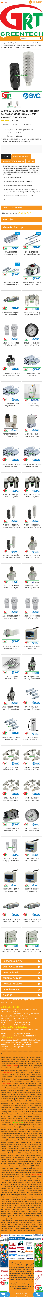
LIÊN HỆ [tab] (31, 161)
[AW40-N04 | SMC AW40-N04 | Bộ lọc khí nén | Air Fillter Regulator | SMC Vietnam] (32, 665)
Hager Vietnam (36, 1081)
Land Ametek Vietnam (21, 1077)
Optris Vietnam (6, 1079)
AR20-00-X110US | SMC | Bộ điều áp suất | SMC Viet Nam (11, 618)
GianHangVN (26, 1296)
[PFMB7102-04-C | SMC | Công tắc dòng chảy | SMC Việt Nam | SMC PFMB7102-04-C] (32, 271)
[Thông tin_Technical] (4, 1280)
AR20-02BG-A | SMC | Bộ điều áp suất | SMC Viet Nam (11, 345)
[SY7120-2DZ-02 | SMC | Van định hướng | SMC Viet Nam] (11, 635)
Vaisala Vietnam (35, 1077)
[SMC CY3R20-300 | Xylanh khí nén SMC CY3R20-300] (32, 241)
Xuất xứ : (11, 133)
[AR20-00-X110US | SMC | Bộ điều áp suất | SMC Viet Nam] (11, 605)
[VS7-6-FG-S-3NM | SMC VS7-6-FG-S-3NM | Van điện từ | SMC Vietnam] (11, 362)
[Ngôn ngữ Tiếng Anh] (6, 2)
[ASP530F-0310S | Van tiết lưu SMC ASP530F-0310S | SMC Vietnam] (11, 423)
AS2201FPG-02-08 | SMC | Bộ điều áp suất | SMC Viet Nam (32, 588)
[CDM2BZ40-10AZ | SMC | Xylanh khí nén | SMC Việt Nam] (11, 301)
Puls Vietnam (25, 1081)
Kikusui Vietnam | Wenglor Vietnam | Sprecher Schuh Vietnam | (21, 1057)
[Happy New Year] (38, 1255)
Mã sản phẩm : (9, 130)
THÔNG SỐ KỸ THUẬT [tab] (21, 157)
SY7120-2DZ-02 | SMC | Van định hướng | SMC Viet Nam (11, 648)
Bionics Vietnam (35, 1079)
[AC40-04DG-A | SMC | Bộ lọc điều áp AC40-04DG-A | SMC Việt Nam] (32, 301)
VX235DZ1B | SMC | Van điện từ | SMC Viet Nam (32, 436)
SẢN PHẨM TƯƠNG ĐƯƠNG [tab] (13, 161)
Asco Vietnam (20, 1074)
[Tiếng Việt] (2, 2)
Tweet (16, 124)
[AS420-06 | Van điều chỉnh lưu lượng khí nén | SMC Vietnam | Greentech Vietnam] (32, 544)
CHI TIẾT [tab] (6, 157)
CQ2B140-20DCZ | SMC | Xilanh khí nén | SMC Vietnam (11, 466)
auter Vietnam (7, 1077)
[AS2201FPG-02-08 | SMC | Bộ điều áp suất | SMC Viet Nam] (32, 574)
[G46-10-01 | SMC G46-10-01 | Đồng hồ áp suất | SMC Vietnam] (32, 332)
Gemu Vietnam (11, 1131)
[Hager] (4, 1240)
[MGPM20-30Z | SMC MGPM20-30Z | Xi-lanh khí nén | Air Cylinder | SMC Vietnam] (11, 938)
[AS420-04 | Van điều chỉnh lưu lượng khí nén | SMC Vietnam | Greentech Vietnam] (11, 574)
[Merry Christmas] (4, 1255)
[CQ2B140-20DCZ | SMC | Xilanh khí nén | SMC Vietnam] (11, 453)
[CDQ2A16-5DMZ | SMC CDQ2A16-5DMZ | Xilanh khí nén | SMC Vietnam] (32, 362)
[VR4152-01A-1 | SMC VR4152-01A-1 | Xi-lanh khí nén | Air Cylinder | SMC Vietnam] (11, 817)
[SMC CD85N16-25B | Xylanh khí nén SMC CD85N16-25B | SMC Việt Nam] (11, 271)
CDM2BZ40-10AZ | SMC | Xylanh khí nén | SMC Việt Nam (11, 315)
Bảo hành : (10, 136)
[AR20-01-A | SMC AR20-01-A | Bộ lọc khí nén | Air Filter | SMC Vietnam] (11, 847)
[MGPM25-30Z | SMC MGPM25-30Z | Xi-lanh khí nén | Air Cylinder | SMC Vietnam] (32, 938)
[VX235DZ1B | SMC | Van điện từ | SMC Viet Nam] (32, 423)
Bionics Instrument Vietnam (11, 1081)
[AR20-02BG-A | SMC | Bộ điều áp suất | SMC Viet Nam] (11, 332)
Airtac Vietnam (25, 1174)
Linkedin (28, 124)
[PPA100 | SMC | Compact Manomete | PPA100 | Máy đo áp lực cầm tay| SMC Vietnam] (32, 726)
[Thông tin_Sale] (38, 1280)
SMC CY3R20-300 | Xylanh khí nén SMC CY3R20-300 (32, 254)
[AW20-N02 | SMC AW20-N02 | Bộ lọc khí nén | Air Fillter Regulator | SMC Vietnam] (11, 696)
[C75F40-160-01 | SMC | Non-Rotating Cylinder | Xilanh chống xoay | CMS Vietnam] (11, 665)
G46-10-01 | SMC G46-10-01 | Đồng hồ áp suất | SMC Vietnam (32, 345)
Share (6, 124)
